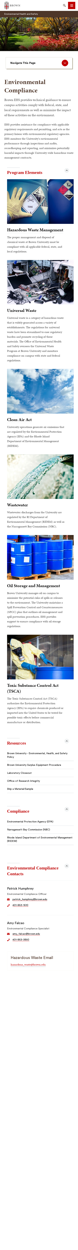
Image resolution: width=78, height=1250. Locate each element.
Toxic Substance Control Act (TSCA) (33, 688)
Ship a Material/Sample (20, 789)
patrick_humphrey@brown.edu (30, 899)
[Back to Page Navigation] (66, 170)
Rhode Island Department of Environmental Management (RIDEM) (39, 839)
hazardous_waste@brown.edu (28, 964)
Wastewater (17, 505)
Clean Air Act (19, 419)
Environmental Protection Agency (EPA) (30, 821)
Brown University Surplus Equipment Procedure (34, 765)
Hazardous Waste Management (35, 230)
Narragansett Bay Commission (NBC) (28, 829)
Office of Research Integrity (23, 781)
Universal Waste (21, 310)
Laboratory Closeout (19, 773)
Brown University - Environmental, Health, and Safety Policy (37, 755)
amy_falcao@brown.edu (26, 934)
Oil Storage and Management (33, 586)
